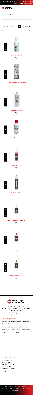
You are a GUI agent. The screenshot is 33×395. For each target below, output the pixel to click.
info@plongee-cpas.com (8, 1)
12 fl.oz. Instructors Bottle (16, 110)
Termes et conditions (16, 388)
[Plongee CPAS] (7, 8)
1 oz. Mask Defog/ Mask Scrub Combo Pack (16, 82)
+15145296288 (28, 1)
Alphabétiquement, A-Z (9, 21)
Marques (4, 31)
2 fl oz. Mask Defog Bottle (16, 137)
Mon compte (17, 3)
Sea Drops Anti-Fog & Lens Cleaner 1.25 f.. (16, 248)
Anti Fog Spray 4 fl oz (16, 165)
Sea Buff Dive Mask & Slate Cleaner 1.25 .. (16, 220)
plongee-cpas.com (17, 315)
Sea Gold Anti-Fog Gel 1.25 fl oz (16, 275)
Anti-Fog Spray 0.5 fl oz (16, 192)
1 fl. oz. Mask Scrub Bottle (16, 55)
